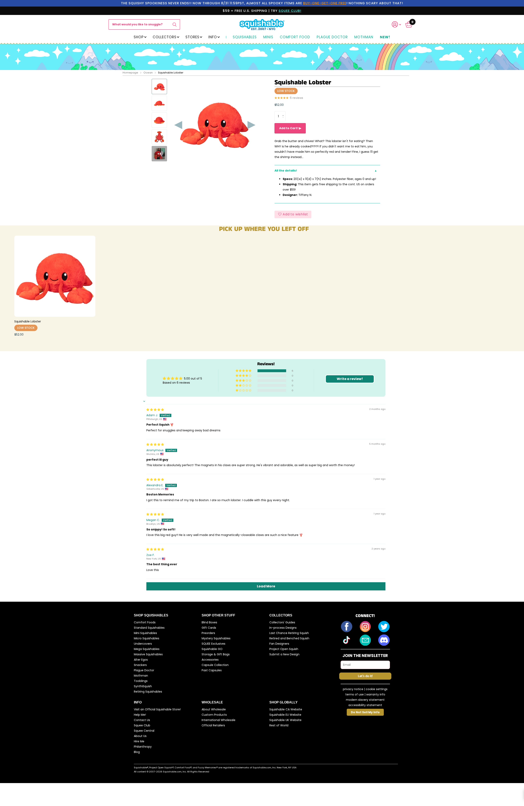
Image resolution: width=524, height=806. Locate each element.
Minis (268, 37)
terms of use (354, 694)
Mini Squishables (145, 633)
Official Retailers (213, 725)
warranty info (375, 694)
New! (385, 37)
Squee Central (144, 731)
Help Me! (140, 715)
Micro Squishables (146, 638)
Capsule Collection (215, 665)
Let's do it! (365, 676)
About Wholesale (214, 709)
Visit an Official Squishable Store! (157, 709)
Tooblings (141, 681)
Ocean (148, 73)
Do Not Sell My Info (365, 712)
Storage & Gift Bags (216, 654)
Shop (139, 37)
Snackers (140, 665)
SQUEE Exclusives (213, 644)
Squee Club (142, 725)
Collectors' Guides (282, 622)
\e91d (174, 24)
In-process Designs (283, 628)
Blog (137, 752)
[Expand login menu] (396, 24)
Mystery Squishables (216, 638)
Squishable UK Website (285, 720)
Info (212, 37)
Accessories (210, 660)
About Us (140, 736)
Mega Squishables (146, 649)
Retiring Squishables (148, 692)
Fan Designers (279, 644)
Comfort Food (295, 37)
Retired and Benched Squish (289, 638)
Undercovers (143, 644)
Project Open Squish (283, 649)
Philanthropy (143, 747)
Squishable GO (212, 649)
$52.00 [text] (279, 105)
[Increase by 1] (284, 112)
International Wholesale (218, 720)
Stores (192, 37)
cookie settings (376, 689)
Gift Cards (209, 628)
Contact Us (142, 720)
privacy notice (353, 689)
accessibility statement (365, 705)
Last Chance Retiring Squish (289, 633)
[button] (399, 24)
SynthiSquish (143, 686)
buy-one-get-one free (324, 3)
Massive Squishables (148, 654)
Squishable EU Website (285, 715)
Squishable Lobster (27, 321)
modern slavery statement (365, 700)
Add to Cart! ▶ (290, 128)
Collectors (164, 37)
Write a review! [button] (350, 378)
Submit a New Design (284, 654)
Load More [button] (266, 586)
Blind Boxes (209, 622)
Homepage (130, 73)
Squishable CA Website (285, 709)
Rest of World (278, 725)
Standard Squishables (149, 628)
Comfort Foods (145, 622)
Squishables (245, 37)
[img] (155, 410)
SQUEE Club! (290, 10)
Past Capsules (212, 670)
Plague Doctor (332, 37)
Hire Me (139, 741)
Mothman (363, 37)
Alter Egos (141, 660)
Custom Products (214, 715)
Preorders (208, 633)
